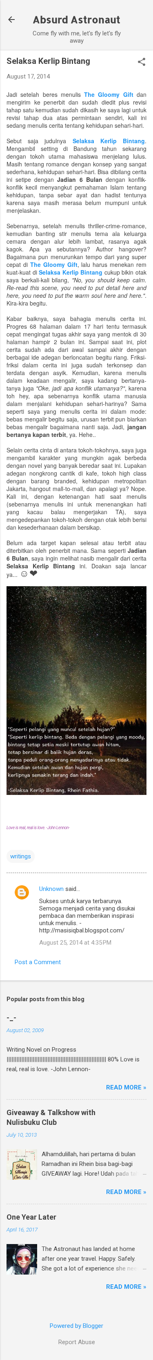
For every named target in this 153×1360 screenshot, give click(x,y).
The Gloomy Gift (108, 94)
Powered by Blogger (76, 1325)
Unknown (51, 889)
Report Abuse (76, 1342)
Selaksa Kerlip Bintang (109, 141)
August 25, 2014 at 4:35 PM (75, 942)
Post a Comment (38, 962)
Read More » (126, 1087)
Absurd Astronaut (76, 19)
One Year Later (31, 1217)
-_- (11, 1017)
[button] (141, 62)
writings (20, 856)
